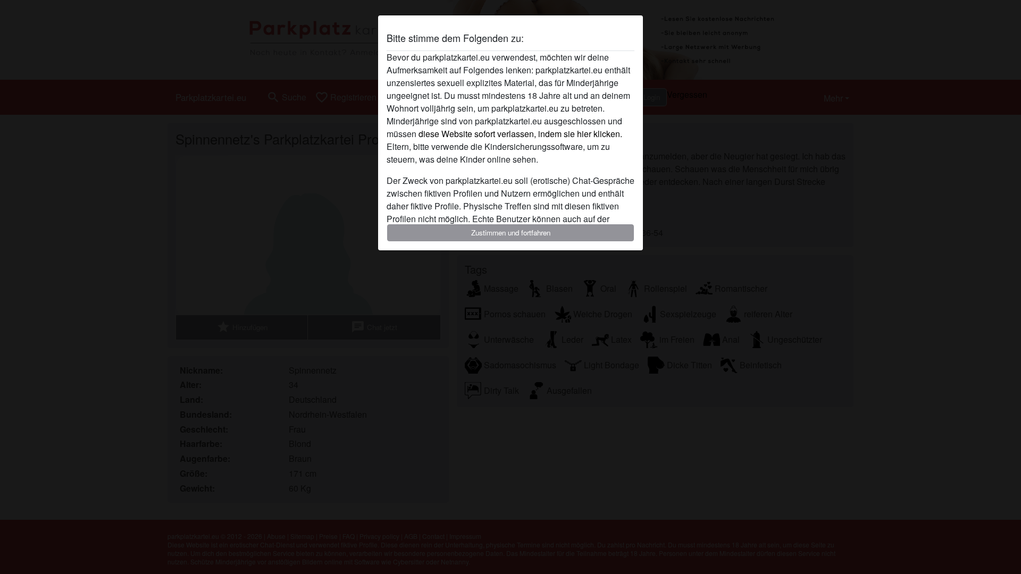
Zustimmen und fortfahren (510, 232)
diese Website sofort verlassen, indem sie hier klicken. (520, 134)
